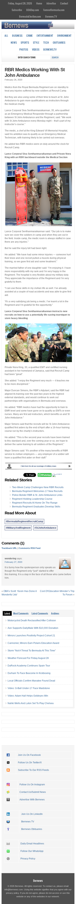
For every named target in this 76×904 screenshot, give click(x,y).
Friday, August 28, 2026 (20, 3)
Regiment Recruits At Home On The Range (34, 502)
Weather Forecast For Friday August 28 (28, 658)
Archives (55, 613)
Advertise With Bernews (32, 799)
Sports (25, 42)
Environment (64, 35)
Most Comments (20, 613)
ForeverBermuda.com (54, 10)
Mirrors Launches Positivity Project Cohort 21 (31, 635)
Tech (46, 42)
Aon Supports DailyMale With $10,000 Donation (33, 628)
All (6, 35)
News (14, 42)
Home (39, 3)
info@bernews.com (13, 889)
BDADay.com (32, 10)
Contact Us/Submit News (32, 792)
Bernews (38, 881)
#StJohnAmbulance (45, 527)
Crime (29, 35)
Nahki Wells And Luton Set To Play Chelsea (31, 703)
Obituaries (59, 42)
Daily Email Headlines (32, 843)
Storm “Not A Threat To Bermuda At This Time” (32, 650)
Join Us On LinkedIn (32, 814)
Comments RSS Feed (30, 548)
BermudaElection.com (30, 16)
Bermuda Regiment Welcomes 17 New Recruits (37, 491)
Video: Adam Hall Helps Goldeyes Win (28, 695)
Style (36, 42)
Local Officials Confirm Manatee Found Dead (31, 680)
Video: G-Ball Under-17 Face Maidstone (29, 688)
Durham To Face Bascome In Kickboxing (29, 673)
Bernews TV (27, 821)
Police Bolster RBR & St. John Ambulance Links (37, 495)
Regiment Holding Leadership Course (32, 499)
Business (17, 35)
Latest (7, 613)
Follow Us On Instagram (32, 784)
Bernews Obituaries (31, 829)
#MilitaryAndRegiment (18, 527)
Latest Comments (40, 613)
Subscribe (17, 10)
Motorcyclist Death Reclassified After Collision (32, 620)
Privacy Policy (27, 858)
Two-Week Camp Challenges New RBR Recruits (38, 487)
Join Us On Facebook (29, 755)
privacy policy (12, 893)
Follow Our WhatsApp (31, 851)
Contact (64, 3)
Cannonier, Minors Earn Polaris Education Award (33, 643)
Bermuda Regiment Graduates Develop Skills (36, 506)
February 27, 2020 (13, 562)
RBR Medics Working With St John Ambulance (35, 72)
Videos (35, 49)
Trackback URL (9, 548)
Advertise (51, 3)
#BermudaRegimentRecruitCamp (24, 521)
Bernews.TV (51, 16)
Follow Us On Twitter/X (30, 762)
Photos (23, 49)
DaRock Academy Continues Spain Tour (29, 665)
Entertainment (45, 35)
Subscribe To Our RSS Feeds (33, 770)
